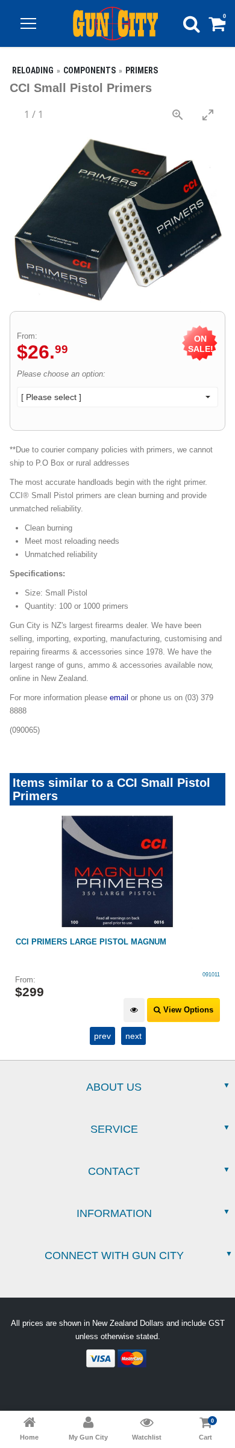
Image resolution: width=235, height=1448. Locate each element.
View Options (187, 1009)
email (119, 697)
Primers (141, 70)
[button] (28, 23)
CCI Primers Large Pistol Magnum (91, 941)
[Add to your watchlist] (134, 1010)
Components (89, 70)
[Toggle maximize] (208, 114)
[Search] (191, 23)
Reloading (33, 70)
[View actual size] (178, 114)
